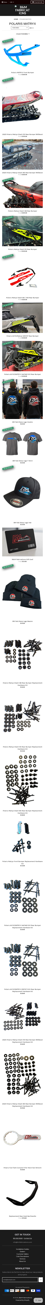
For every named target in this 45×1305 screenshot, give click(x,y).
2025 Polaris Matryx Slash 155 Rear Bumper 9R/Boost (22, 134)
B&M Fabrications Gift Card (22, 559)
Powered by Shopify (22, 1300)
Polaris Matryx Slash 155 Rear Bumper (22, 249)
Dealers (22, 1251)
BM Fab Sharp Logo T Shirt (23, 461)
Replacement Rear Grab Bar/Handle (22, 1216)
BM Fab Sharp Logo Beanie (22, 621)
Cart (38, 2)
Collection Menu (22, 34)
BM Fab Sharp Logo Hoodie (22, 422)
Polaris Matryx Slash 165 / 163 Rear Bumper (22, 298)
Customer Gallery (22, 1254)
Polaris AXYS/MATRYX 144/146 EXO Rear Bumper (22, 374)
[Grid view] (30, 28)
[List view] (33, 28)
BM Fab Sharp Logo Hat (22, 523)
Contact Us (28, 1238)
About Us (22, 1261)
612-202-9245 (18, 1238)
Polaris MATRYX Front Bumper (22, 72)
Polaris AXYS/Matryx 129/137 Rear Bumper (23, 336)
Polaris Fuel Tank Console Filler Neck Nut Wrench (22, 1168)
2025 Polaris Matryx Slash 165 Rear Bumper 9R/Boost (22, 173)
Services (22, 1259)
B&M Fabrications (25, 1298)
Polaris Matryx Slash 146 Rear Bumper (22, 211)
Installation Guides (22, 1249)
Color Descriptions (22, 1256)
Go (41, 1279)
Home (16, 19)
